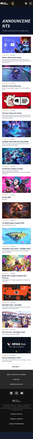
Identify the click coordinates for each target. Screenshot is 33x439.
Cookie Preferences (16, 423)
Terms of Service (16, 419)
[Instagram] (16, 393)
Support (16, 379)
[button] (16, 50)
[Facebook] (11, 393)
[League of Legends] (13, 3)
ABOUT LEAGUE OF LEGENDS (16, 374)
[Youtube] (22, 393)
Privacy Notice (16, 414)
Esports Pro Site (16, 384)
